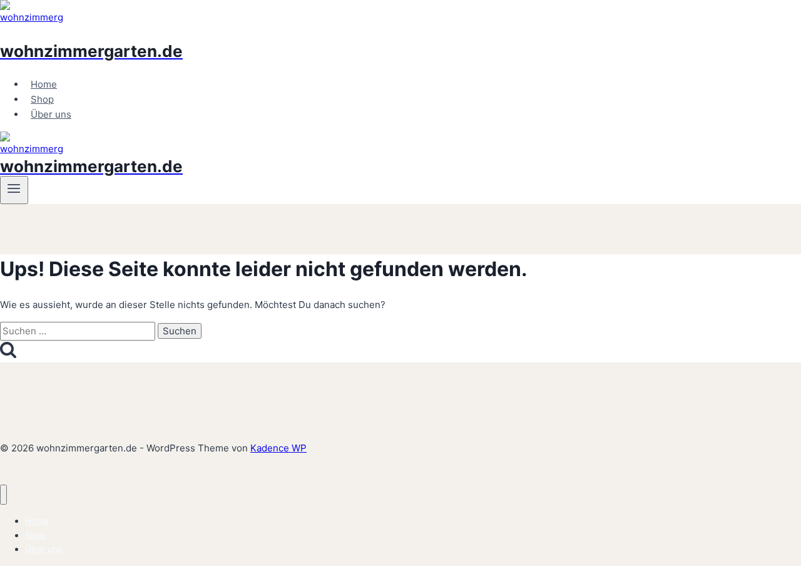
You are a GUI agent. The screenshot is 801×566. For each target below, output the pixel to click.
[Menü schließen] (3, 495)
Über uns (51, 114)
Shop (42, 99)
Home (44, 84)
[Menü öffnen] (14, 189)
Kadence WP (278, 448)
